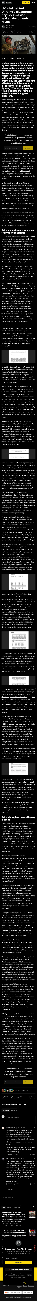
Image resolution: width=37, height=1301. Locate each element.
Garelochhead (15, 697)
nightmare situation (9, 841)
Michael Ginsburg (11, 1128)
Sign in (33, 2)
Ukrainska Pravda (22, 492)
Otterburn (5, 697)
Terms (25, 1286)
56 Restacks (24, 1090)
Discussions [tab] (16, 1207)
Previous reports (7, 779)
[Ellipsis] (34, 1127)
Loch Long (24, 697)
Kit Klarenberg (9, 58)
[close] (31, 1240)
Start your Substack (13, 1292)
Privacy (19, 1286)
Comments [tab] (6, 1110)
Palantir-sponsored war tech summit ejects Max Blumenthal (14, 1231)
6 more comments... (8, 1198)
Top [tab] (4, 1207)
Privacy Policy (21, 1277)
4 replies (10, 1189)
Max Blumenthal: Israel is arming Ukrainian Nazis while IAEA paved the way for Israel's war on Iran (14, 1214)
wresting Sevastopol (26, 463)
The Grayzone (10, 26)
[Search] (33, 1207)
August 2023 (6, 737)
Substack (9, 1297)
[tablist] (10, 1110)
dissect (28, 1038)
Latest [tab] (9, 1207)
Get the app (28, 1292)
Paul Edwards (10, 1159)
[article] (18, 1219)
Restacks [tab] (14, 1110)
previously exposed (15, 252)
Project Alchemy (11, 75)
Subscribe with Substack (20, 1269)
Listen (33, 27)
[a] (32, 1214)
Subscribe (26, 2)
